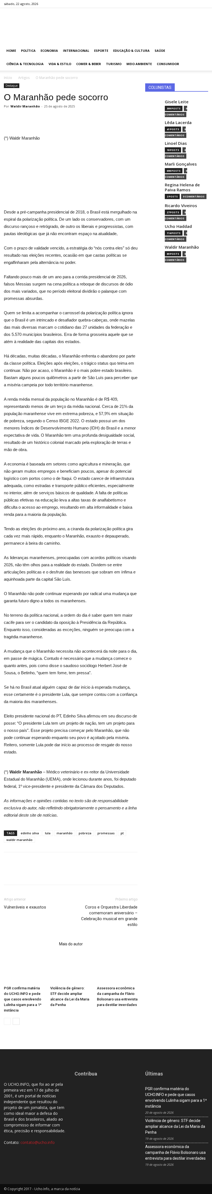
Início (8, 77)
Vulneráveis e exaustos (25, 907)
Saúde (160, 50)
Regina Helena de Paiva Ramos (182, 187)
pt (122, 833)
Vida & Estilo (60, 64)
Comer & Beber (88, 64)
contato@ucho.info (37, 1142)
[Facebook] (177, 4)
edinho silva (30, 833)
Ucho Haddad (178, 226)
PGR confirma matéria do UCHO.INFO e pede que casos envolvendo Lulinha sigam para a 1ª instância (22, 999)
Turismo (113, 64)
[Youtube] (204, 4)
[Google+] (186, 4)
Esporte (101, 50)
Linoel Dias (176, 143)
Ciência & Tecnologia (25, 64)
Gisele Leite (177, 101)
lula (48, 833)
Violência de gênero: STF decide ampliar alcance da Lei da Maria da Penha (175, 1126)
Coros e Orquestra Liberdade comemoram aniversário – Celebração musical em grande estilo (109, 916)
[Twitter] (195, 4)
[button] (201, 50)
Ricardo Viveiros (181, 205)
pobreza (85, 833)
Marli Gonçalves (181, 164)
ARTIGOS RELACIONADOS (29, 944)
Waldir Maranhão (25, 106)
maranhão (65, 833)
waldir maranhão (19, 840)
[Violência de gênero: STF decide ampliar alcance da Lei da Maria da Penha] (70, 969)
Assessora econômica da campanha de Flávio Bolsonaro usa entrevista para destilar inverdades (175, 1152)
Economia (49, 50)
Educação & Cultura (131, 50)
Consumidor (168, 64)
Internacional (76, 50)
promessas (106, 833)
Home (11, 50)
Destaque (12, 86)
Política (28, 50)
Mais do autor (71, 944)
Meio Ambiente (139, 64)
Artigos (24, 77)
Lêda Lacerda (178, 122)
